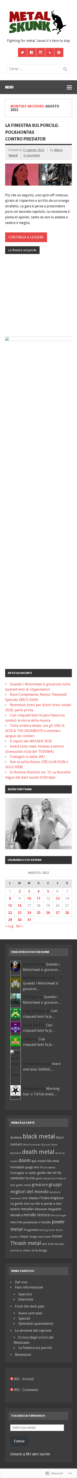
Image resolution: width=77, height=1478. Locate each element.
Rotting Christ (47, 1230)
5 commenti (32, 155)
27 (57, 913)
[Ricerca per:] (38, 69)
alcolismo (16, 1137)
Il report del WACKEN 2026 (31, 741)
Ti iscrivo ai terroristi (28, 1415)
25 (38, 913)
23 (19, 913)
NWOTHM (16, 1222)
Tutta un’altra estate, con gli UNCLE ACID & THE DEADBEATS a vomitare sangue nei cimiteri (35, 731)
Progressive (31, 1230)
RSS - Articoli (24, 1379)
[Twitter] (22, 52)
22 (10, 913)
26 (48, 913)
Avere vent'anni (30, 1313)
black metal (39, 1136)
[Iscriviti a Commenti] (11, 1390)
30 (19, 920)
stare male (44, 1236)
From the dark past (29, 1306)
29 (10, 920)
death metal (38, 1151)
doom (25, 1160)
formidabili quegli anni (24, 1167)
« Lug (9, 926)
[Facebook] (31, 52)
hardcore (54, 1192)
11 (38, 898)
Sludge (33, 1236)
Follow (19, 1441)
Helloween (16, 1198)
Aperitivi (25, 1294)
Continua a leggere (26, 237)
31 (29, 920)
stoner (57, 1236)
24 (29, 913)
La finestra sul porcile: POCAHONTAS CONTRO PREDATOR (32, 132)
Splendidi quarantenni (35, 1324)
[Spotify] (58, 52)
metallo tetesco (37, 1215)
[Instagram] (40, 52)
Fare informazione (29, 1287)
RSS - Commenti (26, 1390)
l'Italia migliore (51, 1198)
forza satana (47, 1167)
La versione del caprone (33, 1330)
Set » (19, 926)
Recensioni (23, 1355)
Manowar (41, 1209)
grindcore (40, 1185)
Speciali (24, 1318)
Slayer (24, 1236)
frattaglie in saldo (23, 1173)
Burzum (45, 1144)
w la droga (39, 1250)
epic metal (39, 1161)
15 (10, 906)
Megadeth (54, 1209)
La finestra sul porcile (22, 250)
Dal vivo (21, 1282)
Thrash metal (25, 1243)
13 (57, 898)
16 (19, 906)
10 (29, 898)
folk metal (52, 1161)
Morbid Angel (58, 1215)
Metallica (16, 1215)
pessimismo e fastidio (37, 1222)
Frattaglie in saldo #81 (27, 757)
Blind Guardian (32, 1144)
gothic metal (23, 1185)
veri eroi (48, 1244)
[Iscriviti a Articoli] (11, 1379)
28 (67, 913)
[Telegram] (49, 52)
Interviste (25, 1299)
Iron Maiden (30, 1198)
